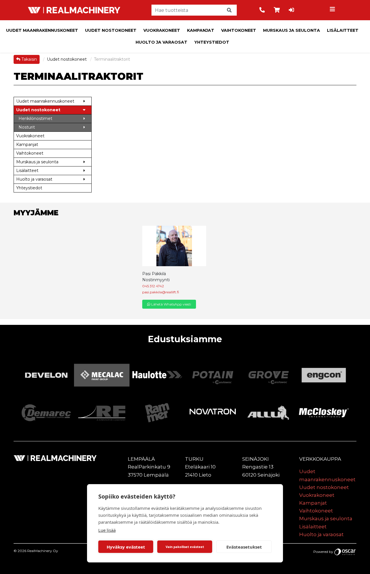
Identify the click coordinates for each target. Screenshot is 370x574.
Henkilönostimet (35, 118)
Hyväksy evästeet (126, 547)
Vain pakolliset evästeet (185, 547)
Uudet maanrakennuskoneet (42, 30)
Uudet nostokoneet (110, 30)
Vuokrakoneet (161, 30)
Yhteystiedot (211, 42)
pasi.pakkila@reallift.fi (160, 292)
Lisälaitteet (342, 30)
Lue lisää (107, 530)
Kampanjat (200, 30)
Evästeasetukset (244, 547)
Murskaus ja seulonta (291, 30)
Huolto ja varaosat (161, 42)
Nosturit (26, 127)
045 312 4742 (153, 286)
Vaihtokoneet (238, 30)
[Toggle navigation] (333, 10)
